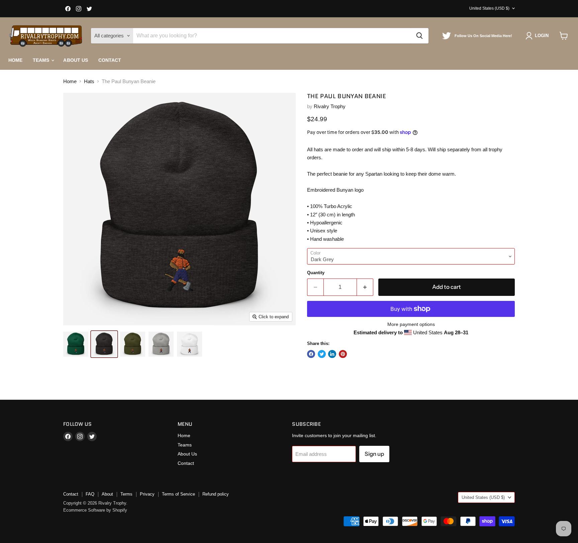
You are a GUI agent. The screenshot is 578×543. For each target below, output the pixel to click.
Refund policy (215, 494)
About (107, 494)
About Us (75, 60)
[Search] (419, 35)
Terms (126, 494)
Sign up (374, 453)
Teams (42, 60)
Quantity (315, 272)
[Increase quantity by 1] (365, 287)
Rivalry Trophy (330, 106)
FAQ (90, 494)
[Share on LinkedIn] (332, 354)
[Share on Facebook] (311, 354)
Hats (89, 81)
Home (15, 60)
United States (489, 8)
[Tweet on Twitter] (322, 354)
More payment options (411, 324)
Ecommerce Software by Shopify (95, 510)
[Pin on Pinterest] (343, 354)
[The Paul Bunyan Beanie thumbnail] (76, 344)
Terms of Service (178, 494)
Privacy (147, 494)
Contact (109, 60)
